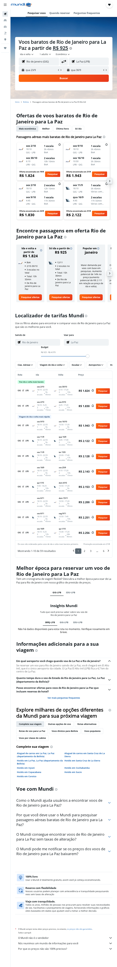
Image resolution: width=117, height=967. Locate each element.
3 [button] (90, 551)
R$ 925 (60, 48)
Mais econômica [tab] (27, 128)
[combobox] (63, 54)
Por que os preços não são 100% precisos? (42, 948)
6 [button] (103, 551)
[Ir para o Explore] (5, 39)
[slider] (87, 356)
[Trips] (5, 48)
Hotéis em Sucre (73, 772)
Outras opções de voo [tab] (59, 724)
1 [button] (78, 551)
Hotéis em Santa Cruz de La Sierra (82, 760)
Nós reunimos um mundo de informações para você (48, 943)
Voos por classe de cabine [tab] (32, 738)
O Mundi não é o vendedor (33, 938)
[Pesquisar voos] (5, 14)
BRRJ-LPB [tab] (50, 622)
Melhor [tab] (46, 128)
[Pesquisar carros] (5, 27)
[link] (30, 297)
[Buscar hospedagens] (5, 20)
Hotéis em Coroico (26, 776)
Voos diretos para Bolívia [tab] (65, 731)
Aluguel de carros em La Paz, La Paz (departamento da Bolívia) (35, 755)
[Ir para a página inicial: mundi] (21, 5)
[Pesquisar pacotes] (5, 33)
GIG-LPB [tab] (57, 592)
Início (17, 102)
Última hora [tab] (62, 128)
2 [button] (84, 551)
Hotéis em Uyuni (26, 767)
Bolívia (26, 102)
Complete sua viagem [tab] (30, 724)
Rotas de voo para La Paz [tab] (32, 731)
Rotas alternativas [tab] (86, 724)
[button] (5, 4)
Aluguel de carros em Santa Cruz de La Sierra (84, 755)
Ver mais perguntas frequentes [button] (64, 697)
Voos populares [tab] (92, 731)
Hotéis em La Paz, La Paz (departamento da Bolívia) (40, 762)
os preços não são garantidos (79, 929)
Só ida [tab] (78, 128)
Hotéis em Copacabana (29, 772)
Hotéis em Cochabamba (77, 767)
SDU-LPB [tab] (70, 592)
